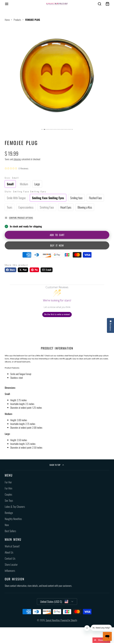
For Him (8, 488)
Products (17, 19)
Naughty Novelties (13, 519)
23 (72, 129)
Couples (8, 494)
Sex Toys (9, 500)
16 (62, 129)
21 (69, 129)
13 (58, 129)
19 (66, 129)
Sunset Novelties (53, 620)
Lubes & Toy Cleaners (15, 507)
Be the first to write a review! (57, 314)
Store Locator (11, 564)
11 (55, 129)
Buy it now (57, 245)
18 (65, 129)
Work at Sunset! (12, 546)
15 (61, 129)
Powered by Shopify (68, 620)
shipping (17, 159)
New (7, 525)
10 (54, 129)
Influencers (10, 571)
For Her (8, 482)
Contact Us (10, 558)
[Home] (57, 4)
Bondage (9, 513)
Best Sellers (10, 531)
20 (68, 129)
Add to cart (57, 235)
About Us (9, 552)
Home (7, 19)
